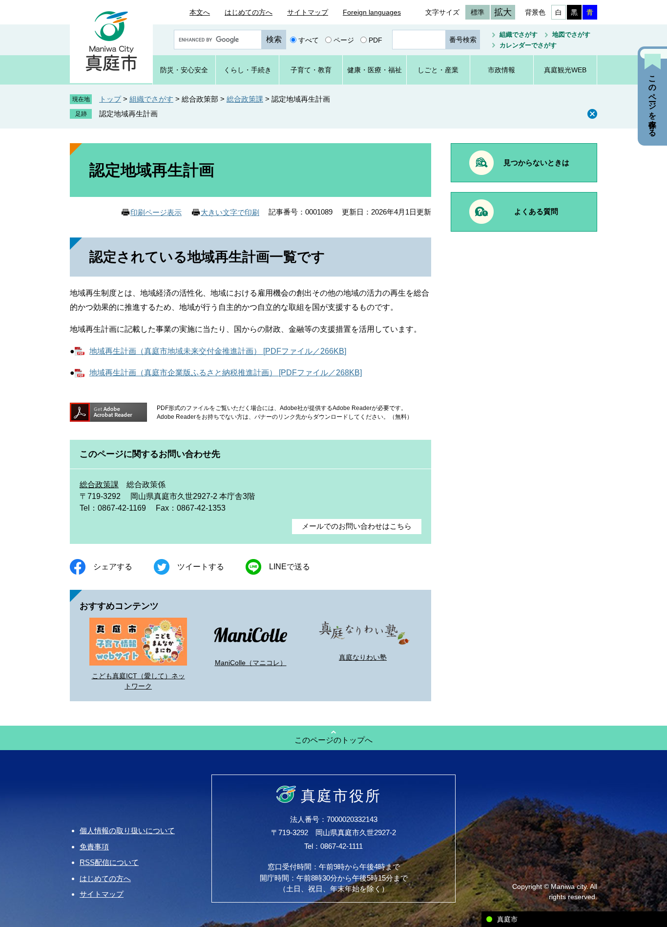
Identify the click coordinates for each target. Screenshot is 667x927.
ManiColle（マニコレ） (251, 663)
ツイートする (200, 566)
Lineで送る (289, 566)
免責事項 (94, 846)
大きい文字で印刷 (230, 212)
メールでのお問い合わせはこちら (357, 526)
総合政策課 (245, 99)
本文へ (199, 12)
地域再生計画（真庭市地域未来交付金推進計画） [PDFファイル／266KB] (217, 351)
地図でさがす (571, 34)
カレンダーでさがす (528, 45)
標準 (477, 12)
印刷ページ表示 (156, 212)
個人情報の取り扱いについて (127, 830)
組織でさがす (519, 34)
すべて (308, 39)
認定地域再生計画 (128, 113)
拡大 (503, 12)
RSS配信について (109, 862)
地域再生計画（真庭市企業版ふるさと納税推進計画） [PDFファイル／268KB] (225, 372)
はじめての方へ (248, 12)
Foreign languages (372, 12)
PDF (375, 39)
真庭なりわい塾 (363, 657)
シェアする (112, 566)
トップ (110, 99)
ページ (344, 39)
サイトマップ (307, 12)
